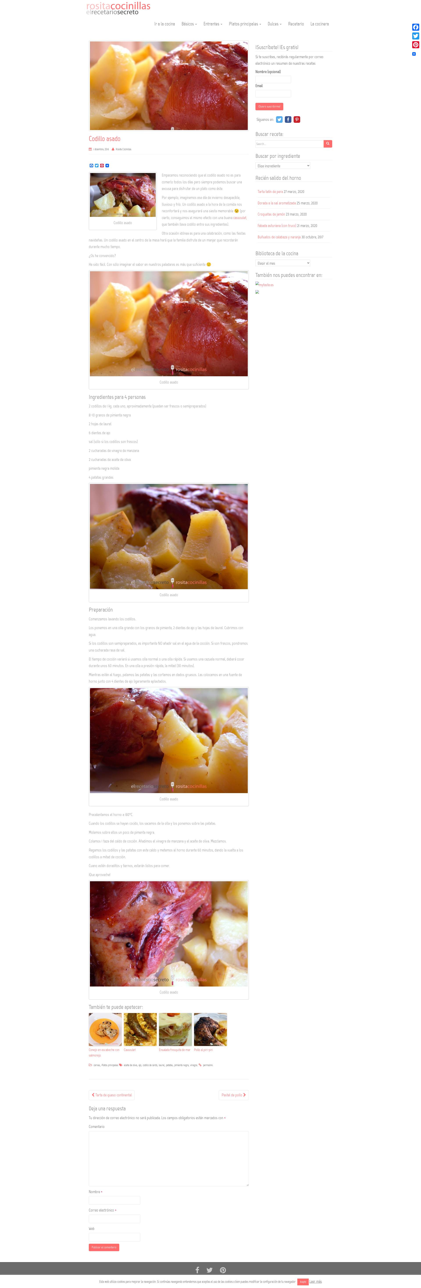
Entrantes (211, 24)
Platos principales (244, 24)
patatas (169, 1065)
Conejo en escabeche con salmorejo (104, 1053)
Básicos (188, 24)
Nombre (95, 1191)
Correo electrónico (102, 1210)
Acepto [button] (303, 1282)
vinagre (193, 1065)
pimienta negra (181, 1065)
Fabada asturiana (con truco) (277, 225)
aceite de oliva (130, 1065)
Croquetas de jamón (271, 214)
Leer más (315, 1281)
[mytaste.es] (264, 284)
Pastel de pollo (232, 1095)
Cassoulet (130, 1050)
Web (92, 1228)
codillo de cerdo (150, 1065)
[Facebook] (415, 27)
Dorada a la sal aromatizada (277, 203)
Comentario (97, 1126)
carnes (97, 1065)
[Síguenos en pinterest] (223, 1270)
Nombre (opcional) (268, 71)
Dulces (273, 24)
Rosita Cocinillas (123, 149)
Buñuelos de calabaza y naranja (279, 237)
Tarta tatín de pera (270, 191)
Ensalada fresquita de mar (174, 1050)
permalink (207, 1065)
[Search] (327, 144)
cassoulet (239, 217)
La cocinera (319, 24)
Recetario (296, 24)
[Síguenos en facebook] (197, 1270)
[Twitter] (415, 36)
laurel (161, 1065)
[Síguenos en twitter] (209, 1270)
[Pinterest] (415, 44)
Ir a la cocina (164, 24)
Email (259, 85)
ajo (140, 1065)
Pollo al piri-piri (203, 1050)
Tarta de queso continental (113, 1095)
